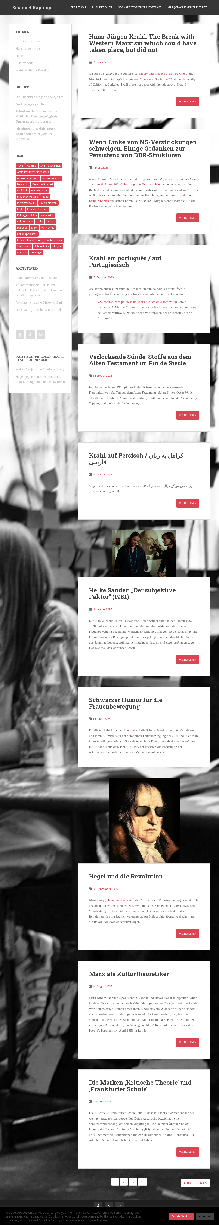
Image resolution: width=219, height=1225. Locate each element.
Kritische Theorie (37, 209)
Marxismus (47, 228)
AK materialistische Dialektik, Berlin (40, 302)
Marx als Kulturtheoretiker (129, 974)
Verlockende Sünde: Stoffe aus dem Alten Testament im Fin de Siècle (140, 360)
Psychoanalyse (54, 240)
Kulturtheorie (25, 221)
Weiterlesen (187, 101)
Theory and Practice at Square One (161, 73)
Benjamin (22, 184)
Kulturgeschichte (27, 215)
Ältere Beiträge (194, 1183)
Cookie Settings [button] (182, 1216)
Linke (40, 221)
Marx (34, 228)
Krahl (20, 209)
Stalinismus (24, 246)
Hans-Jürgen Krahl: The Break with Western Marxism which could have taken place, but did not (143, 43)
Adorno (31, 165)
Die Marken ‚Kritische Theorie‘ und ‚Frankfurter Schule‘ (140, 1085)
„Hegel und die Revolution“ (124, 900)
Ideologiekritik (48, 203)
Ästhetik (22, 252)
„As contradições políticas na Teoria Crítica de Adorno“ (135, 302)
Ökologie (36, 252)
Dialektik (22, 190)
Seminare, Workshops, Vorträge (139, 7)
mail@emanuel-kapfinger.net (187, 7)
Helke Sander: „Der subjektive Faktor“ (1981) (132, 593)
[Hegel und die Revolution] (144, 820)
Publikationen (102, 7)
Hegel (45, 196)
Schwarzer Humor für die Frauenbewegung (125, 703)
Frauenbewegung (27, 196)
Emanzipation (39, 190)
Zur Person (78, 7)
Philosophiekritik (27, 234)
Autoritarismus (51, 178)
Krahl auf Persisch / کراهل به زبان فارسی (136, 458)
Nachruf (130, 730)
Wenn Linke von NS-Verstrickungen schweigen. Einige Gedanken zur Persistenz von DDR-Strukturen (143, 148)
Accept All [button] (205, 1216)
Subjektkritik (41, 246)
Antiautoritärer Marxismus (33, 172)
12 (142, 1182)
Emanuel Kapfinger (33, 7)
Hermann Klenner (154, 184)
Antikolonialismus (27, 178)
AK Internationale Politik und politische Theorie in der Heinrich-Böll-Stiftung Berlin (39, 290)
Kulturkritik (47, 215)
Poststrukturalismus (29, 240)
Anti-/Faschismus (50, 165)
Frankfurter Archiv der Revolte (36, 278)
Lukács (51, 221)
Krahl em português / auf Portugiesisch (125, 261)
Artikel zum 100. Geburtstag (116, 184)
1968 (20, 165)
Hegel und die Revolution (126, 876)
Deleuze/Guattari (42, 184)
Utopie (57, 246)
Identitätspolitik (26, 203)
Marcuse (22, 228)
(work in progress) (37, 116)
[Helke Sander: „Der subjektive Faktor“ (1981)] (144, 553)
